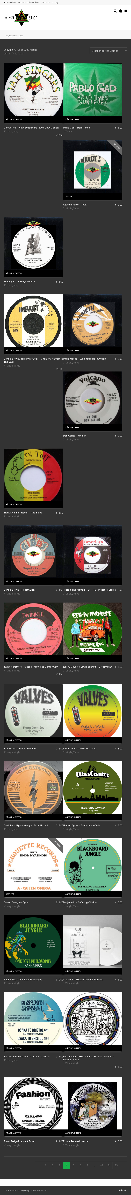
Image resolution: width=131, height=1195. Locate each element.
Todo (21, 53)
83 (101, 1165)
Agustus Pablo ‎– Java (74, 204)
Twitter (114, 3)
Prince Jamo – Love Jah (76, 1141)
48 (14, 53)
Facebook (117, 3)
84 (109, 1165)
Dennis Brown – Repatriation (19, 589)
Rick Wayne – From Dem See (20, 748)
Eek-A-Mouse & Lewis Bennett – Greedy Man (87, 666)
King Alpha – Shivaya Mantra (19, 281)
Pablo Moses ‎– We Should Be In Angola (84, 358)
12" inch (8, 131)
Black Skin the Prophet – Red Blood (23, 512)
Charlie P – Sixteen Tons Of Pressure (83, 979)
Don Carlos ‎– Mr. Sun (74, 435)
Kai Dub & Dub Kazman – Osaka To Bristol (26, 1056)
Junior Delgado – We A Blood (19, 1141)
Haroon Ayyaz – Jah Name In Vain (81, 825)
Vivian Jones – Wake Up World (79, 748)
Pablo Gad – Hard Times (76, 127)
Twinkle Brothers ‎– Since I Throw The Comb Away (31, 666)
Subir (121, 1190)
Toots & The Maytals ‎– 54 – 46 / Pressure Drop (88, 589)
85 (116, 1165)
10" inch (67, 131)
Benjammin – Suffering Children (80, 902)
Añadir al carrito (13, 119)
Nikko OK (45, 1190)
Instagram (120, 3)
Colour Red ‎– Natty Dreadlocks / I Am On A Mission (31, 127)
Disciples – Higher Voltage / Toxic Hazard (26, 825)
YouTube (124, 3)
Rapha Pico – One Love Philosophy (23, 979)
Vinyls (17, 131)
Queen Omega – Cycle (16, 902)
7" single (67, 208)
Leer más (69, 196)
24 (10, 53)
